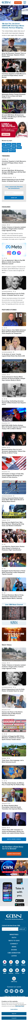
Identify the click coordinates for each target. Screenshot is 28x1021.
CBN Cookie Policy (19, 1006)
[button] (24, 2)
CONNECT (14, 944)
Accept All (14, 1018)
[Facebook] (11, 991)
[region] (14, 1009)
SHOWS (14, 950)
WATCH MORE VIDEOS (14, 839)
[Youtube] (6, 991)
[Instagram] (16, 991)
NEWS (14, 947)
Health (14, 147)
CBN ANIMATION (14, 953)
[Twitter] (21, 991)
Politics (8, 144)
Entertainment (6, 147)
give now (18, 2)
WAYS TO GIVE (14, 940)
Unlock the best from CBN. (11, 925)
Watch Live (12, 150)
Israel (18, 144)
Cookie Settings (14, 1009)
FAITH (14, 937)
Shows (19, 147)
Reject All (14, 1013)
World (13, 144)
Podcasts (5, 150)
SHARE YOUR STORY (14, 853)
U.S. (4, 144)
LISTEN (14, 956)
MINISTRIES (14, 934)
